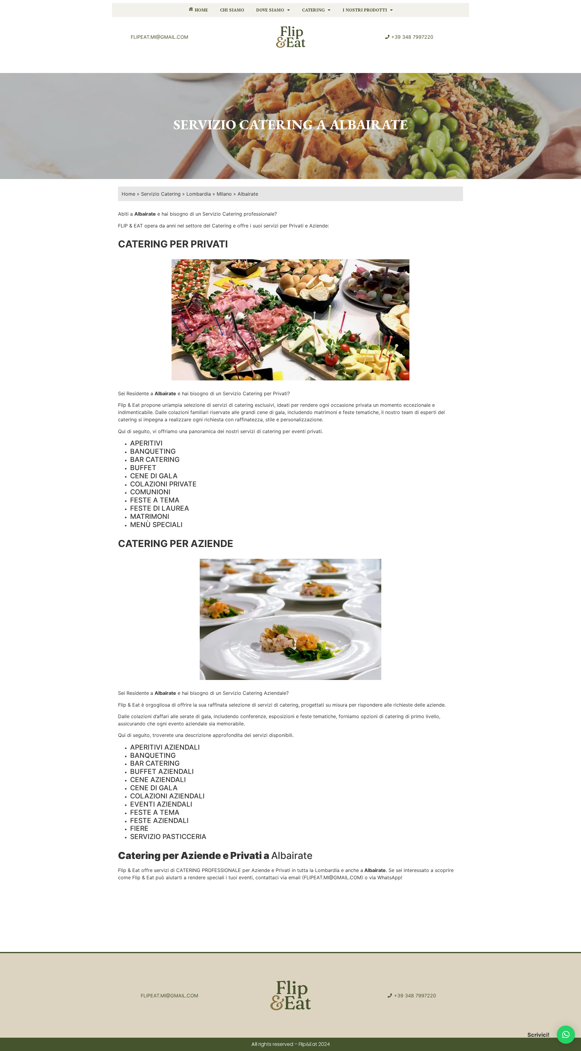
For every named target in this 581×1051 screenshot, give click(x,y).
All (254, 1044)
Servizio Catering (161, 194)
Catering (313, 10)
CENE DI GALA (154, 476)
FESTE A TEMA (154, 500)
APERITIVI (146, 443)
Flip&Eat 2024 (314, 1044)
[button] (566, 1035)
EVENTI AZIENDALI (161, 804)
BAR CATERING (155, 459)
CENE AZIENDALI (158, 779)
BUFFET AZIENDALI (162, 771)
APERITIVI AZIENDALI (165, 747)
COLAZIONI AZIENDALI (167, 796)
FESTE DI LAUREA (159, 508)
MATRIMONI (149, 516)
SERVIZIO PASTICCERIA (168, 836)
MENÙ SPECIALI (156, 524)
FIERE (139, 828)
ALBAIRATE (369, 124)
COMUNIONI (150, 492)
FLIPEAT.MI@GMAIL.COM (332, 877)
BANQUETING (153, 451)
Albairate (165, 393)
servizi (219, 405)
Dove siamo (270, 10)
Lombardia (198, 194)
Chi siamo (232, 10)
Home (128, 194)
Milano (224, 194)
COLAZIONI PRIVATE (163, 484)
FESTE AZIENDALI (159, 820)
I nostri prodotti (365, 10)
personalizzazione (301, 419)
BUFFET (143, 467)
